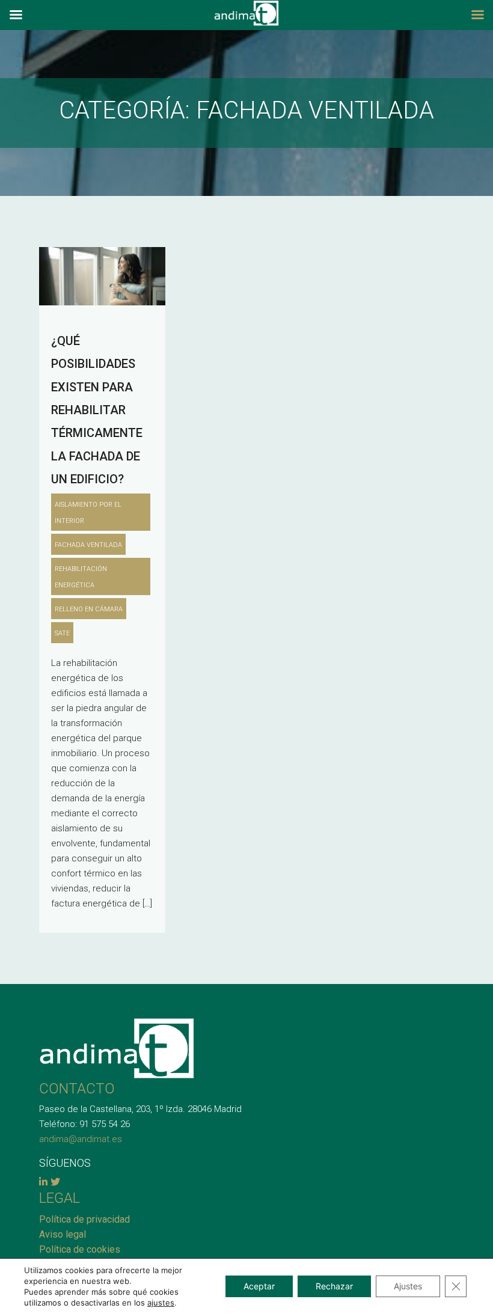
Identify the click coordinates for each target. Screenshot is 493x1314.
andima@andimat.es (80, 1139)
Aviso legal (62, 1234)
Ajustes (408, 1286)
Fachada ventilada (88, 545)
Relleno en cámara (89, 609)
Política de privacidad (84, 1219)
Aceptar (259, 1286)
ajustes (160, 1302)
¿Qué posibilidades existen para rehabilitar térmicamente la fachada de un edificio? (96, 410)
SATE (62, 633)
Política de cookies (79, 1249)
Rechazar (334, 1286)
